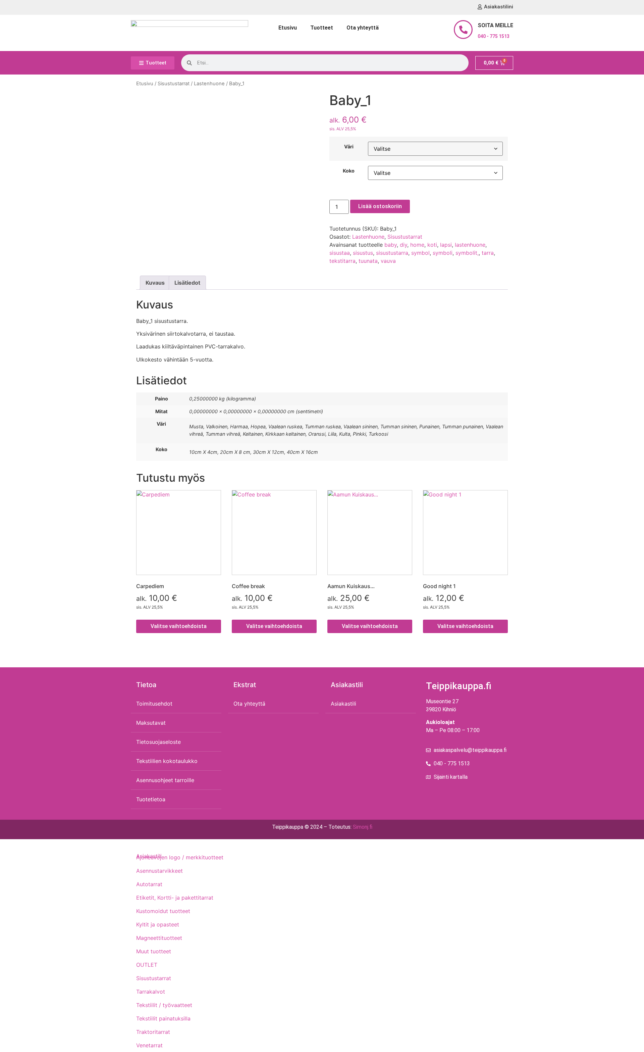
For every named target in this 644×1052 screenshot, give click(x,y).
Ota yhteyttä (362, 28)
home (417, 244)
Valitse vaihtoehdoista (179, 626)
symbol (420, 252)
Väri (349, 146)
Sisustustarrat (174, 84)
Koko (349, 171)
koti (432, 244)
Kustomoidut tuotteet (163, 911)
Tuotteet (321, 28)
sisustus (363, 252)
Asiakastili (343, 703)
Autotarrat (149, 884)
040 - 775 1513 (493, 36)
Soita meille (495, 25)
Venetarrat (149, 1045)
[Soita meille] (463, 29)
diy (403, 244)
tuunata (368, 260)
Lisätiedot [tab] (187, 282)
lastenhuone (470, 244)
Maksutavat (151, 722)
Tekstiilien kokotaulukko (167, 761)
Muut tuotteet (153, 951)
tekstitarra (342, 260)
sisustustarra (392, 252)
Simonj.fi (362, 827)
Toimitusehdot (154, 703)
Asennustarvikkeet (159, 870)
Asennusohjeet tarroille (165, 780)
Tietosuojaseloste (158, 741)
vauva (388, 260)
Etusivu (287, 28)
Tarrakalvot (150, 991)
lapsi (446, 244)
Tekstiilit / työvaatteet (164, 1005)
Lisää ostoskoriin (380, 206)
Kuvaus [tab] (155, 282)
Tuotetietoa (150, 799)
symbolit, (467, 252)
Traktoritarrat (153, 1032)
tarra (488, 252)
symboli (442, 252)
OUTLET (146, 964)
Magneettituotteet (159, 938)
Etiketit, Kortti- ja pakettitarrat (174, 897)
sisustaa (339, 252)
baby (390, 244)
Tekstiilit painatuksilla (163, 1018)
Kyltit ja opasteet (157, 924)
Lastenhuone (209, 84)
